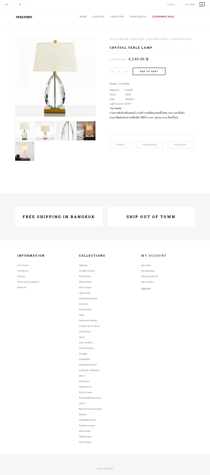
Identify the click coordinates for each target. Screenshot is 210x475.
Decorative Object (88, 364)
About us (21, 287)
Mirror (82, 375)
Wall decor (84, 381)
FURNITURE (117, 17)
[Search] (32, 5)
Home (83, 17)
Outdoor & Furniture (89, 326)
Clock (82, 403)
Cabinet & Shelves (88, 320)
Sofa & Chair (85, 309)
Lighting (83, 265)
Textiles (82, 414)
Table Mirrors (85, 387)
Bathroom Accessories (90, 409)
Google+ (180, 144)
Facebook (150, 144)
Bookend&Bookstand (90, 398)
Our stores (22, 265)
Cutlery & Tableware (89, 370)
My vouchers (147, 282)
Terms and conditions (28, 282)
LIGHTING (98, 17)
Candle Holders (86, 348)
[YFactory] (24, 17)
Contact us (23, 270)
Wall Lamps (85, 276)
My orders (146, 265)
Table (81, 315)
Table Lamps (85, 282)
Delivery (21, 276)
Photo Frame (85, 392)
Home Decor (85, 331)
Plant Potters (86, 342)
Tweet (120, 144)
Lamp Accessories (88, 298)
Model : (114, 83)
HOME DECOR (138, 17)
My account (154, 255)
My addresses (148, 270)
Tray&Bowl (84, 359)
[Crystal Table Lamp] (24, 130)
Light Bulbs (84, 293)
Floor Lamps (85, 287)
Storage (83, 353)
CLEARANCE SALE (163, 17)
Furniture (83, 304)
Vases (82, 337)
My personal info (149, 276)
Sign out (146, 288)
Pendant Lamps (87, 270)
